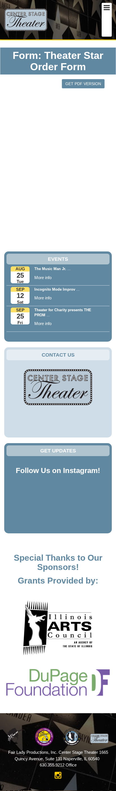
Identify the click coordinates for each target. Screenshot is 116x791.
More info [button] (43, 277)
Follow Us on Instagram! (58, 470)
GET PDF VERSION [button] (83, 83)
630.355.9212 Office (58, 765)
